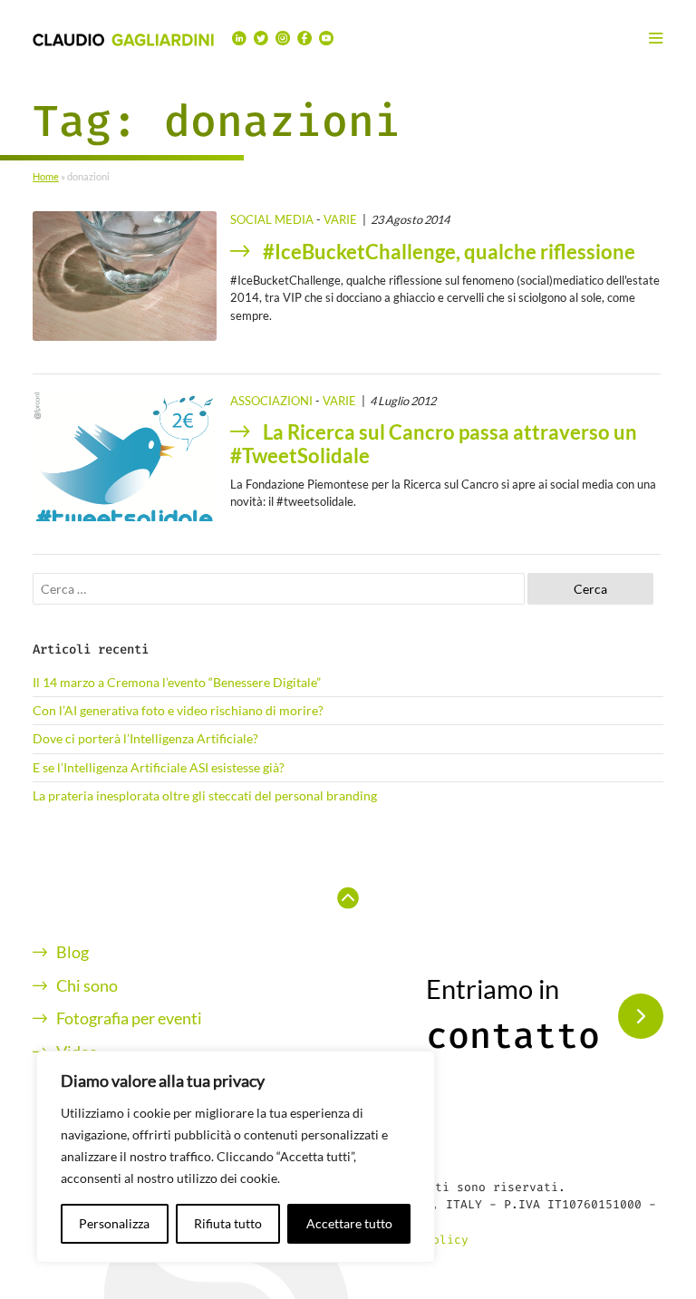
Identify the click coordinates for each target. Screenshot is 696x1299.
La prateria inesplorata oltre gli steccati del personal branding (205, 796)
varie (340, 219)
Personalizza (114, 1223)
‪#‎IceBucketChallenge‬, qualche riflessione (449, 252)
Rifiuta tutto (228, 1223)
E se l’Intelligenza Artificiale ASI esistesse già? (159, 768)
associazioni (271, 400)
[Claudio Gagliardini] (123, 38)
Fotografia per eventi (129, 1018)
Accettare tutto (349, 1223)
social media (272, 219)
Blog (72, 952)
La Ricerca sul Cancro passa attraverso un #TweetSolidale (433, 444)
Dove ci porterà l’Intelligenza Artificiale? (145, 739)
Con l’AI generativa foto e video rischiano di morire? (178, 710)
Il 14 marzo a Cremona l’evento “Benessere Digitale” (177, 682)
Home (46, 176)
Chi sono (87, 985)
